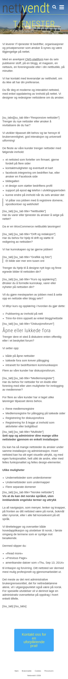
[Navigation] (62, 7)
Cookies (38, 671)
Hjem (17, 671)
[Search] (54, 7)
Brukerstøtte (26, 671)
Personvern (48, 671)
